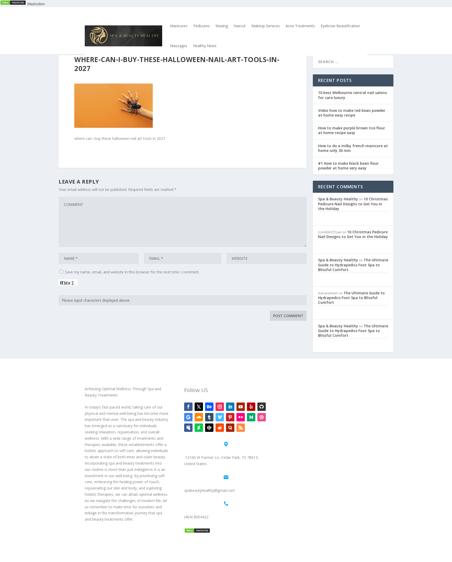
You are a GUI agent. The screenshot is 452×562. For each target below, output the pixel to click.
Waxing (222, 25)
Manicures (179, 25)
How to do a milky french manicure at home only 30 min (353, 148)
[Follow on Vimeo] (220, 417)
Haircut (240, 25)
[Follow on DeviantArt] (199, 427)
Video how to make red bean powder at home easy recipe (351, 113)
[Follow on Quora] (230, 427)
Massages (178, 45)
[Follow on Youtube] (240, 407)
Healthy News (205, 45)
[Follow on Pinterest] (230, 417)
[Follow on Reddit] (220, 427)
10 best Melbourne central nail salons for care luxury (352, 95)
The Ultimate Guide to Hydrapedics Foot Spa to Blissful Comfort (353, 264)
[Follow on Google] (188, 417)
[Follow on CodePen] (209, 427)
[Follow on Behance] (209, 407)
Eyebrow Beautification (340, 25)
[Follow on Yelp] (251, 407)
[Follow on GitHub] (261, 407)
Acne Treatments (300, 25)
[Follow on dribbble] (261, 417)
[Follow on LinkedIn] (230, 407)
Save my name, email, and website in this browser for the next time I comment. (132, 271)
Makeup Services (265, 25)
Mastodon (36, 3)
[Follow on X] (199, 407)
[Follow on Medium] (251, 417)
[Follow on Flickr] (240, 417)
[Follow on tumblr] (209, 417)
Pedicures (201, 25)
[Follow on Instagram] (220, 407)
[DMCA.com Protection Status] (13, 3)
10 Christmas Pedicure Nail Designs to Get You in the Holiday (353, 203)
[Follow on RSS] (240, 427)
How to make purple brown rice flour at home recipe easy (351, 130)
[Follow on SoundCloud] (199, 417)
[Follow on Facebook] (188, 407)
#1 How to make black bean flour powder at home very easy (348, 165)
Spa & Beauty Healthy (338, 198)
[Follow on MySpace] (188, 427)
